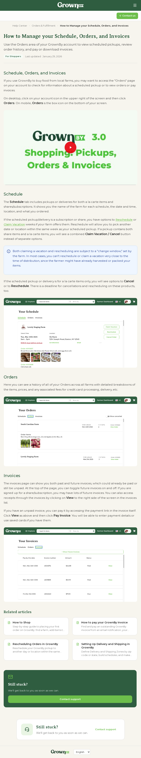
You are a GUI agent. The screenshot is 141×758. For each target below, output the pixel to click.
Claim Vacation (14, 224)
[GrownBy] (70, 5)
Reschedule (124, 219)
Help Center (19, 25)
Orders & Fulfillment (43, 25)
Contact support (70, 699)
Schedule (13, 194)
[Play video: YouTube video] (70, 147)
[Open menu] (135, 5)
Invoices (12, 475)
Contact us (128, 15)
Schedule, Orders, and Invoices (35, 73)
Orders (10, 377)
